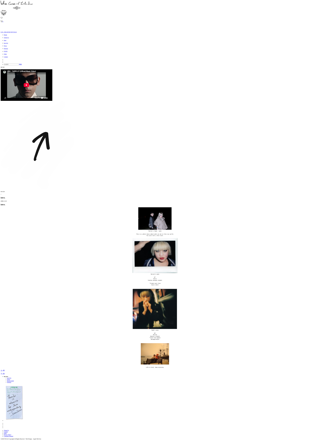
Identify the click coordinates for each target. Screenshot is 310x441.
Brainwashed (10, 381)
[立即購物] (4, 15)
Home (5, 35)
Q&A (5, 54)
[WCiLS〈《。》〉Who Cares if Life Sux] (17, 9)
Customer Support (8, 436)
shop (5, 40)
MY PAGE (14, 32)
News (5, 46)
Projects (6, 48)
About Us (6, 37)
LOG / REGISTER (6, 32)
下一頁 (3, 373)
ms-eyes (6, 43)
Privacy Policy (7, 434)
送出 (20, 64)
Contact (6, 57)
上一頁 (3, 370)
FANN (5, 51)
